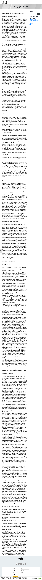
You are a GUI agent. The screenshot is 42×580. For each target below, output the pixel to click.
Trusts (30, 24)
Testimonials (31, 23)
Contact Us (29, 562)
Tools (18, 2)
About (29, 2)
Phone (14, 572)
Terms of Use (19, 562)
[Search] (38, 14)
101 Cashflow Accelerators (33, 19)
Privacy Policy (24, 562)
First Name (14, 568)
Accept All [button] (39, 578)
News (30, 21)
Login (39, 2)
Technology (22, 2)
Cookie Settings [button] (35, 578)
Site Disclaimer (13, 562)
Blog (32, 2)
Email (14, 574)
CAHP (26, 2)
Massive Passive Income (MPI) (34, 20)
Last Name (14, 570)
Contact (35, 2)
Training (14, 2)
